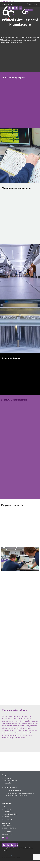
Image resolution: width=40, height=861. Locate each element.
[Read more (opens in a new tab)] (6, 4)
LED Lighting (7, 778)
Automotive (7, 783)
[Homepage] (18, 11)
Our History (7, 811)
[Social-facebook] (7, 838)
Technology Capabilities (11, 814)
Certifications (8, 809)
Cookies (4, 850)
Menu (6, 18)
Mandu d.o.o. (20, 858)
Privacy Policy (7, 848)
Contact (6, 816)
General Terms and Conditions (23, 848)
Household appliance (10, 780)
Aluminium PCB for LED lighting (17, 795)
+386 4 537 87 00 (7, 832)
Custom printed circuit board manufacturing (21, 793)
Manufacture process (14, 790)
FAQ (5, 807)
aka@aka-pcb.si (7, 834)
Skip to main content (7, 1)
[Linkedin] (3, 838)
